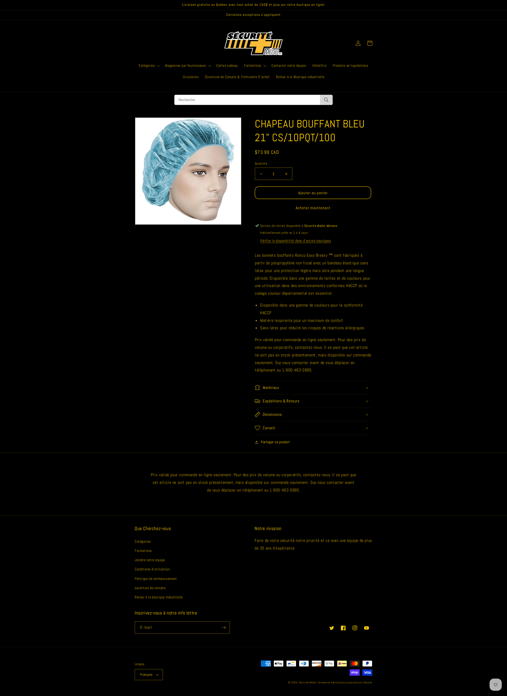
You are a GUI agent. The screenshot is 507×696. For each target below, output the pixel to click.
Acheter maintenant (313, 207)
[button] (148, 65)
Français (146, 674)
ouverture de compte (150, 587)
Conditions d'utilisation (152, 569)
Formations (143, 550)
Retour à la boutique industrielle (159, 597)
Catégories (143, 541)
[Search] (326, 100)
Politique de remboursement (156, 578)
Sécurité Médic (308, 682)
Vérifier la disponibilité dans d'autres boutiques (295, 240)
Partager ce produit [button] (275, 442)
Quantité (261, 163)
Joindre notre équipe (150, 559)
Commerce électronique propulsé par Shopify (345, 682)
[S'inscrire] (223, 627)
